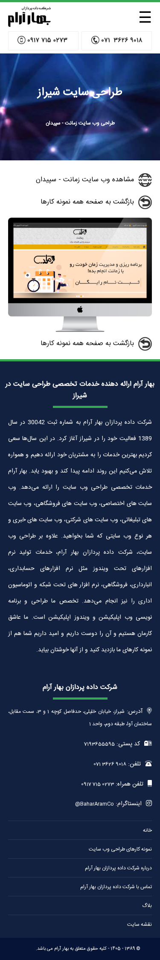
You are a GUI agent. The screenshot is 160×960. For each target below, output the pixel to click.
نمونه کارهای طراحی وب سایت (120, 849)
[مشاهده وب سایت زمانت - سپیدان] (80, 330)
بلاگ (147, 905)
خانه (147, 830)
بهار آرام (61, 949)
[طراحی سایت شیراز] (29, 24)
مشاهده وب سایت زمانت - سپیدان (85, 180)
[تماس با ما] (116, 41)
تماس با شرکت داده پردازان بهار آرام (116, 887)
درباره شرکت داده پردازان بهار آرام (118, 868)
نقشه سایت (139, 924)
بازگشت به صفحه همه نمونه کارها (87, 202)
